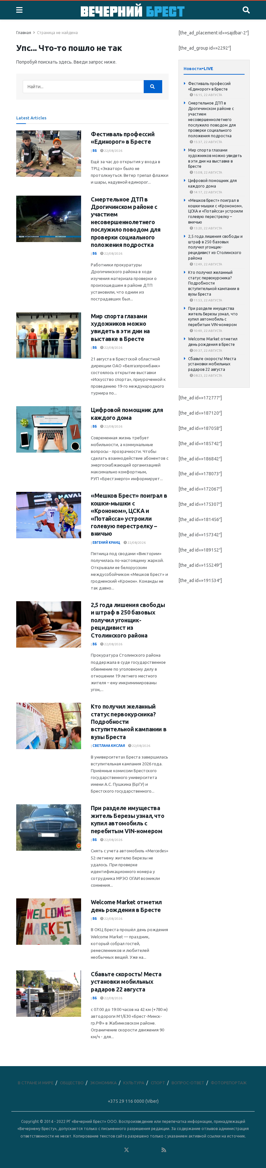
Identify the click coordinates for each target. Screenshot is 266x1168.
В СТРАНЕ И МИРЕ (36, 1082)
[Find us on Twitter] (126, 1150)
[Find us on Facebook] (98, 1150)
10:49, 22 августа (207, 331)
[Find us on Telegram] (136, 1150)
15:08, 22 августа (207, 172)
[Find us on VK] (107, 1150)
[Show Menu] (19, 10)
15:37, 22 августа (207, 142)
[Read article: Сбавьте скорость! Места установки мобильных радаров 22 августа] (48, 993)
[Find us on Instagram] (145, 1150)
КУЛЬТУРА (133, 1082)
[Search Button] (246, 10)
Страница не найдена (57, 32)
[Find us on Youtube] (154, 1150)
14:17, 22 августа (207, 192)
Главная (23, 32)
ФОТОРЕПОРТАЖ (229, 1082)
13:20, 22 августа (207, 228)
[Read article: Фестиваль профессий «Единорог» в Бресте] (48, 153)
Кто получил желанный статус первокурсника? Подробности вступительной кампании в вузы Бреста (128, 721)
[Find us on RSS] (164, 1150)
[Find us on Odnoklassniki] (117, 1150)
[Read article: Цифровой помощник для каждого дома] (48, 429)
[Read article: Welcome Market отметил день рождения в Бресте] (48, 921)
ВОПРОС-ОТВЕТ (188, 1082)
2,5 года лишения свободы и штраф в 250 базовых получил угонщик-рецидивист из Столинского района (128, 620)
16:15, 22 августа (207, 95)
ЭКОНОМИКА (103, 1082)
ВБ (94, 150)
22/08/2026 (112, 150)
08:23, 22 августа (207, 375)
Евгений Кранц (106, 542)
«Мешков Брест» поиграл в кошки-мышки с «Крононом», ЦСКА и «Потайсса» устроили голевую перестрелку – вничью (215, 211)
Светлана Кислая (108, 746)
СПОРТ (158, 1082)
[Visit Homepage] (133, 10)
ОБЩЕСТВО (72, 1082)
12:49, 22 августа (207, 264)
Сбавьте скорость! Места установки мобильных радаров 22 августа (126, 981)
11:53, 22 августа (207, 300)
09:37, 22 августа (207, 350)
